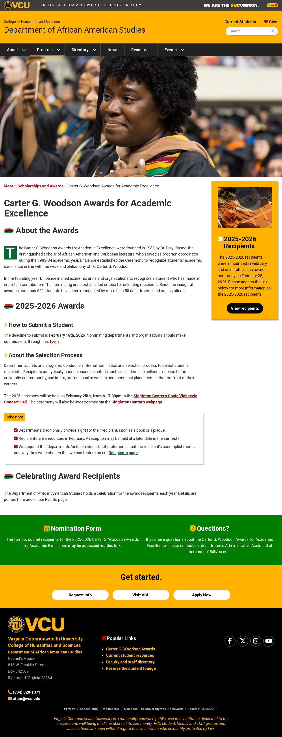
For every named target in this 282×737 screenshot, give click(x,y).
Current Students (240, 21)
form (54, 341)
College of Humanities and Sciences (32, 22)
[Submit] (273, 31)
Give (271, 5)
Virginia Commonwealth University (90, 5)
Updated (193, 709)
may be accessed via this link (94, 545)
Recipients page (123, 452)
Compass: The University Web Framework (153, 709)
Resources (140, 49)
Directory (80, 49)
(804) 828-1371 (26, 692)
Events (171, 49)
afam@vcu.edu (26, 698)
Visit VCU (141, 595)
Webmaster (111, 709)
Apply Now (201, 595)
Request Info (80, 595)
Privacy (69, 709)
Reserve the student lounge (131, 668)
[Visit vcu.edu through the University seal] (47, 626)
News (112, 49)
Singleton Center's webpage (136, 402)
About (12, 49)
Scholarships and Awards (40, 186)
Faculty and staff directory (130, 662)
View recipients (245, 308)
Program (45, 49)
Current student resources (130, 655)
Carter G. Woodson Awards (130, 649)
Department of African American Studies (74, 30)
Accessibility (89, 709)
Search (235, 31)
